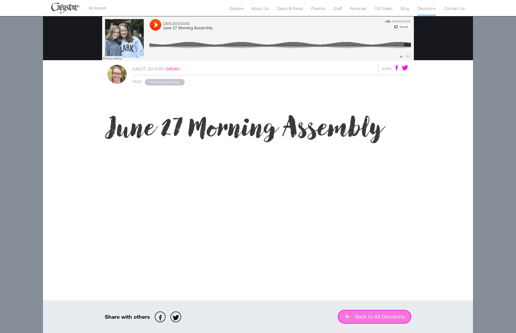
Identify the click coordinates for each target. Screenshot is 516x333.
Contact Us (454, 8)
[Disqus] (258, 226)
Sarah (173, 68)
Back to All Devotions (380, 316)
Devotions (426, 8)
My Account (97, 8)
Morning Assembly (165, 82)
